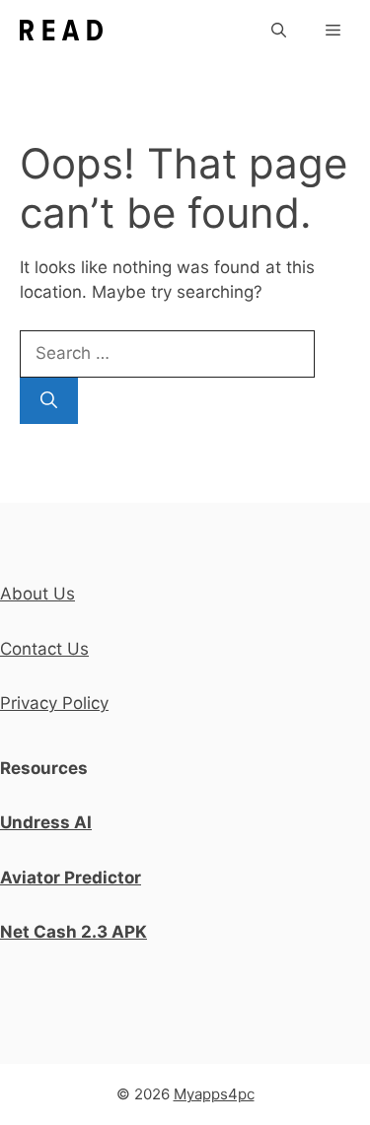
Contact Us (44, 649)
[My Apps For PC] (61, 30)
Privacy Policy (54, 703)
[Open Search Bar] (279, 30)
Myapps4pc (214, 1094)
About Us (37, 593)
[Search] (49, 401)
